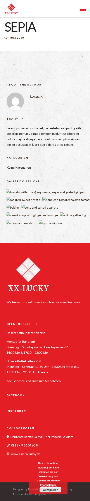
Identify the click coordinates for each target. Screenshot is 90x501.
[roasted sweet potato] (23, 200)
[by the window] (50, 223)
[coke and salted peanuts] (39, 207)
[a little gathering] (73, 215)
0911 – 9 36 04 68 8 (24, 445)
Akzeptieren (50, 490)
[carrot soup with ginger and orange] (32, 215)
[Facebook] (11, 309)
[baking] (13, 207)
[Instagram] (21, 309)
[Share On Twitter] (19, 483)
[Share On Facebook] (12, 483)
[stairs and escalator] (22, 223)
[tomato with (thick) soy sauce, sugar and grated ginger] (45, 192)
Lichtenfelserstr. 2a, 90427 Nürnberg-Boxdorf (41, 437)
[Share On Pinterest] (25, 483)
